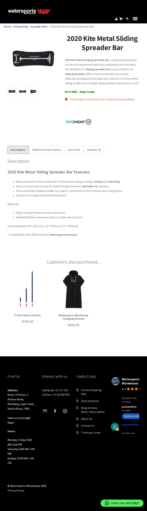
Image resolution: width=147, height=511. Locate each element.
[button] (122, 503)
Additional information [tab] (46, 149)
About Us (86, 419)
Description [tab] (18, 149)
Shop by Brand (90, 401)
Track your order (91, 432)
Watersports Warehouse (131, 381)
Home (7, 26)
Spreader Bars (39, 26)
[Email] (45, 411)
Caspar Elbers (130, 424)
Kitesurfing (21, 26)
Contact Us (88, 425)
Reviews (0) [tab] (94, 149)
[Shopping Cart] (121, 18)
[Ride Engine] (78, 122)
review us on (131, 416)
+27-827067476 (60, 394)
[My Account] (116, 18)
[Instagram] (65, 411)
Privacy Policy (16, 490)
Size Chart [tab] (74, 149)
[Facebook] (55, 411)
